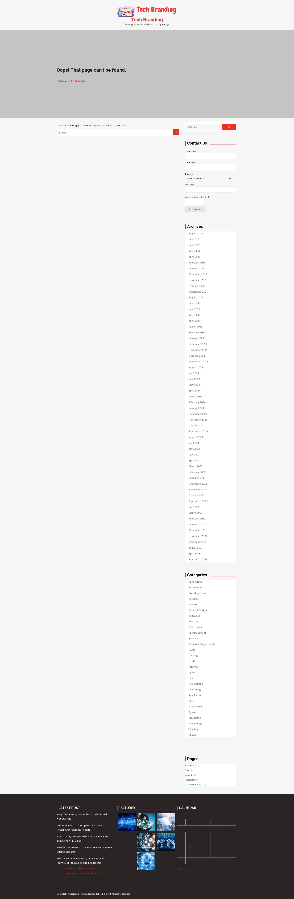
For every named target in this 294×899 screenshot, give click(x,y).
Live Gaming (195, 683)
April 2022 (194, 506)
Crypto (192, 604)
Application (195, 581)
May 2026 (194, 250)
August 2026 (195, 233)
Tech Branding (147, 20)
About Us (190, 775)
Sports (192, 712)
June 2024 (194, 378)
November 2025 (197, 280)
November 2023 (197, 419)
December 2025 (197, 274)
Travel (192, 734)
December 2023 (197, 413)
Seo (190, 700)
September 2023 (198, 431)
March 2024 (195, 396)
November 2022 (197, 489)
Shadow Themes (121, 893)
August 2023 (195, 437)
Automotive (195, 587)
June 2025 (194, 309)
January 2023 (196, 477)
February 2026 (196, 262)
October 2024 (196, 355)
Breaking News (197, 593)
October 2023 (196, 425)
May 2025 (194, 314)
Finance (193, 638)
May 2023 (194, 454)
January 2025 (196, 338)
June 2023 (194, 448)
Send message (195, 209)
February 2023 (196, 472)
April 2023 (194, 460)
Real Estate (195, 695)
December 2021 (197, 530)
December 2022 (197, 483)
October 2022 (196, 495)
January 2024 (196, 408)
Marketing (194, 689)
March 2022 (195, 512)
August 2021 (195, 547)
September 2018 (197, 559)
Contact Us (192, 765)
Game (191, 649)
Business (193, 598)
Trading (193, 729)
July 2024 (193, 373)
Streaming (194, 717)
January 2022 (196, 524)
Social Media (195, 706)
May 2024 (194, 384)
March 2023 (195, 466)
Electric (193, 621)
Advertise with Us (195, 784)
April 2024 (194, 390)
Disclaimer (191, 779)
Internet (193, 666)
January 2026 (196, 268)
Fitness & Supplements (201, 644)
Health (192, 661)
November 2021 (197, 536)
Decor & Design (197, 610)
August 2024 (195, 367)
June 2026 (194, 245)
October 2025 (196, 285)
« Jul (179, 869)
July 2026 (193, 239)
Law (190, 678)
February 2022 (196, 518)
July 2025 (193, 303)
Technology (195, 723)
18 (189, 847)
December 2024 (197, 344)
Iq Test (192, 672)
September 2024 (198, 361)
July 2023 (193, 442)
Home (188, 770)
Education (194, 615)
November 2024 (197, 349)
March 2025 (195, 326)
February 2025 (196, 332)
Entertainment (197, 632)
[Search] (176, 132)
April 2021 (194, 553)
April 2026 (194, 256)
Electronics (195, 627)
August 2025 (195, 297)
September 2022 (198, 501)
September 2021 (197, 541)
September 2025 (198, 291)
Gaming (193, 655)
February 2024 (197, 402)
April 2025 (194, 320)
